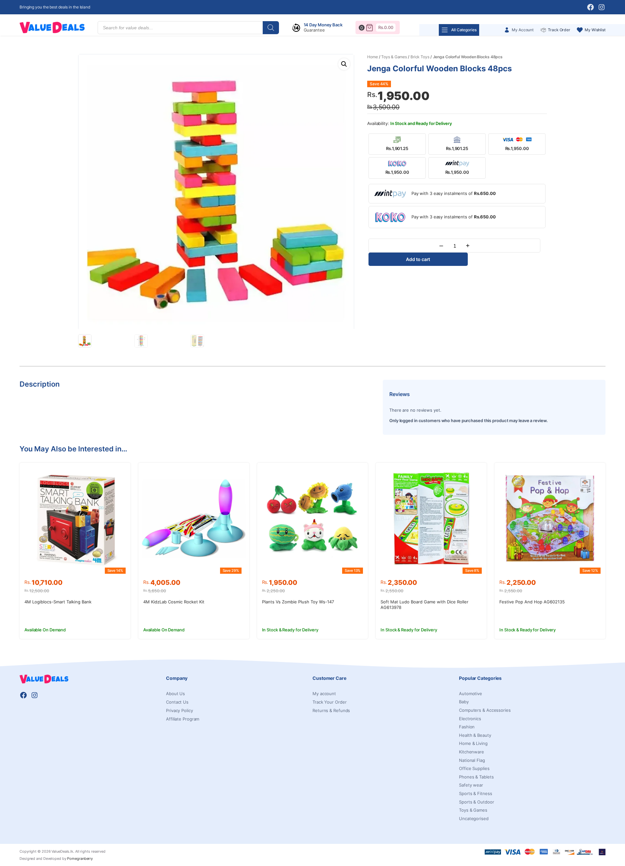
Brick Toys (419, 56)
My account (324, 693)
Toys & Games (394, 56)
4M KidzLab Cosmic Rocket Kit (173, 601)
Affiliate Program (182, 719)
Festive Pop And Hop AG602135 (532, 601)
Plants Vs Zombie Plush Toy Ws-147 (298, 601)
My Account (523, 29)
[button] (344, 64)
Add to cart (418, 259)
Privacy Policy (179, 710)
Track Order (559, 29)
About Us (175, 693)
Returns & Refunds (331, 710)
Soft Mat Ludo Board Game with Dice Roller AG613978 (424, 604)
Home (372, 56)
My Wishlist (595, 29)
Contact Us (177, 702)
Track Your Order (329, 702)
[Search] (271, 27)
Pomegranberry (80, 858)
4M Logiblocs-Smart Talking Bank (57, 601)
